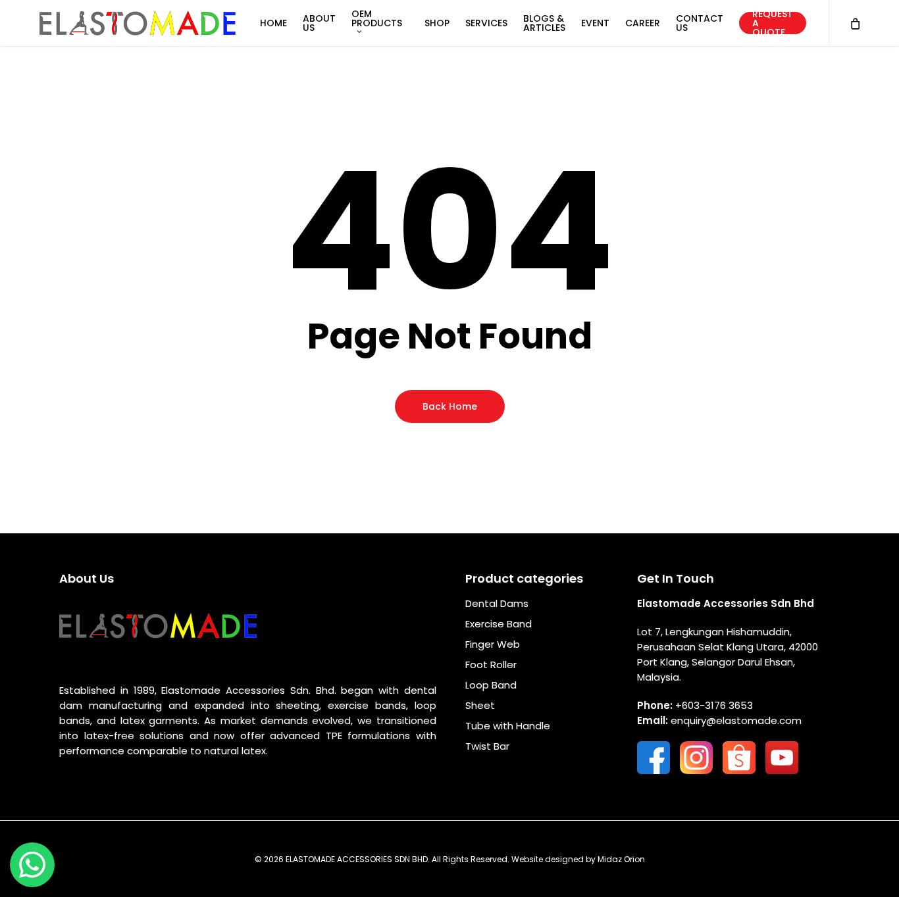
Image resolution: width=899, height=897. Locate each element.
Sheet (480, 705)
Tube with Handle (507, 726)
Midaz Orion (621, 859)
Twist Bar (487, 746)
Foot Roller (491, 664)
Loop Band (491, 685)
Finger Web (492, 644)
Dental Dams (496, 603)
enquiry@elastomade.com (736, 720)
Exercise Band (498, 624)
